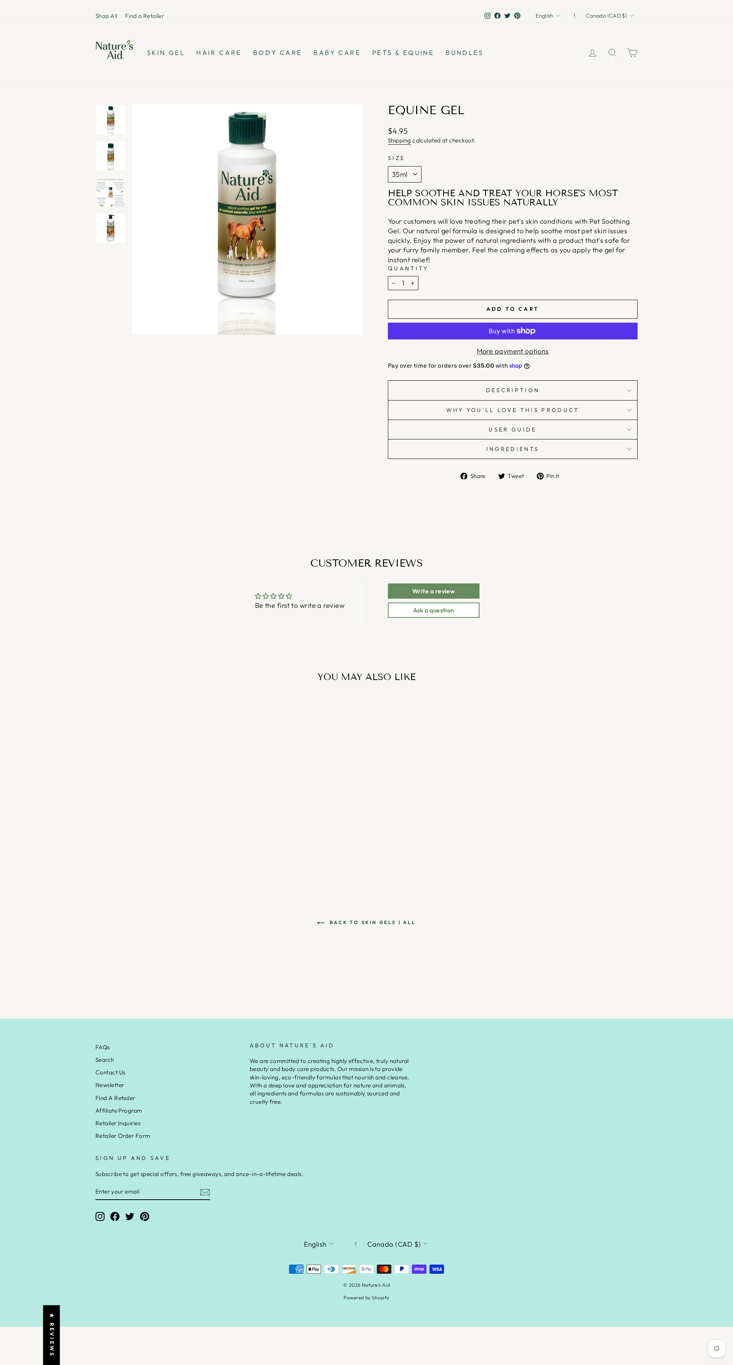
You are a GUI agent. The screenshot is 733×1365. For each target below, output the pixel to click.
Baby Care (337, 52)
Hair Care (219, 52)
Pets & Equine (403, 52)
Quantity (408, 268)
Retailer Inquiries (117, 1123)
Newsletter (109, 1085)
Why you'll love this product (513, 410)
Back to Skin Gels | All (372, 922)
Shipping (399, 140)
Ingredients (512, 449)
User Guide (512, 429)
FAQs (102, 1047)
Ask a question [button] (433, 610)
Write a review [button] (433, 591)
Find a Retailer (145, 15)
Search (104, 1059)
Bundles (464, 52)
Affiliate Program (118, 1110)
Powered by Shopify (366, 1297)
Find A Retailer (115, 1098)
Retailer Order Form (122, 1135)
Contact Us (110, 1072)
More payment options (513, 351)
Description (513, 390)
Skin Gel (166, 52)
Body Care (277, 52)
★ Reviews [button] (51, 1335)
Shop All (106, 15)
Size (396, 158)
